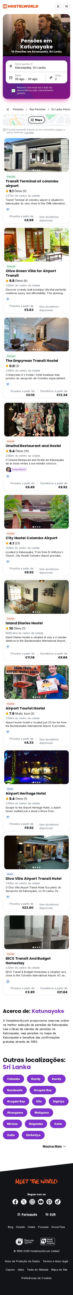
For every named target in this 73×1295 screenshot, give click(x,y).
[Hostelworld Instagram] (32, 1202)
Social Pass (58, 1226)
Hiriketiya (33, 1135)
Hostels (20, 1226)
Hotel (10, 789)
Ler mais (29, 132)
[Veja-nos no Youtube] (41, 1202)
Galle (58, 1124)
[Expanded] (8, 109)
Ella (39, 1101)
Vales (21, 1269)
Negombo (36, 1124)
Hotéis (31, 1226)
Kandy (36, 1079)
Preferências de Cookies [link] (36, 1278)
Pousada (43, 1226)
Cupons (10, 1269)
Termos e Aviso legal (55, 1261)
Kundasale (15, 1090)
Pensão (11, 176)
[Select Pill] (58, 6)
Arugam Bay (43, 1090)
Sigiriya (58, 1101)
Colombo (13, 1079)
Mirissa (12, 1124)
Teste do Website (38, 1269)
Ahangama (15, 1112)
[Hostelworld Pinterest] (49, 1202)
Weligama (41, 1112)
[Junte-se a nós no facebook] (15, 1202)
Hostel (10, 441)
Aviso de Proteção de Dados (22, 1261)
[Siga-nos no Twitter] (24, 1202)
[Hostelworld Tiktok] (58, 1202)
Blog (10, 1226)
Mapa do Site (59, 1269)
